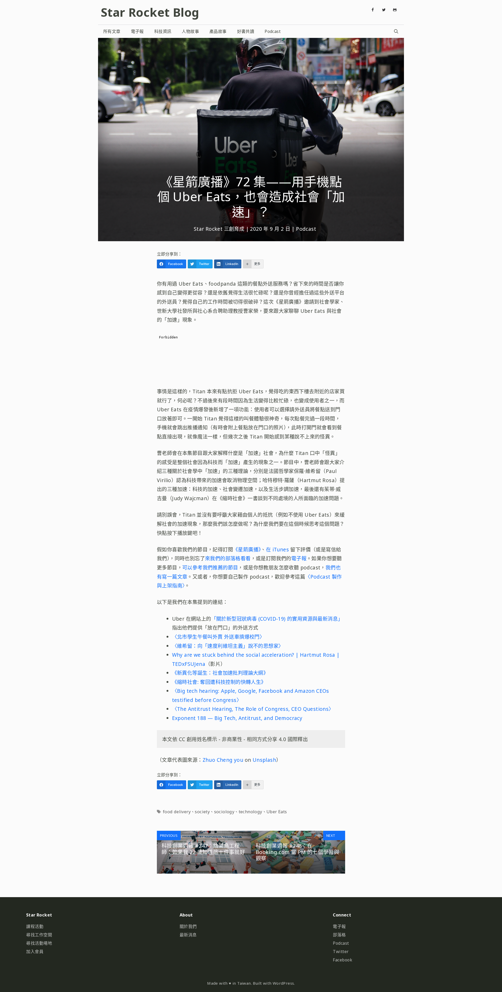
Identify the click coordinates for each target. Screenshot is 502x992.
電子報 (137, 31)
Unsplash (264, 759)
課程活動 (34, 926)
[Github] (394, 9)
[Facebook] (372, 9)
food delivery (177, 812)
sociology (224, 812)
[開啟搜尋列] (396, 31)
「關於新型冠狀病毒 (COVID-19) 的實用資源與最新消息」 (277, 618)
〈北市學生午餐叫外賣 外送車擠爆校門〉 (218, 636)
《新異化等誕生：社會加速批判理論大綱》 (220, 672)
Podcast (273, 31)
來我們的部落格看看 (228, 558)
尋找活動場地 (39, 943)
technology (250, 812)
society (202, 812)
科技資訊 (163, 31)
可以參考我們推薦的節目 (210, 567)
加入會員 (34, 951)
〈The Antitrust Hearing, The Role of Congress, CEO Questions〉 (253, 708)
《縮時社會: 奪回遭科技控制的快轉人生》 (219, 681)
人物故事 (190, 31)
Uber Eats (276, 812)
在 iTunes (278, 549)
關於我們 (188, 926)
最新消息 (188, 935)
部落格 (339, 935)
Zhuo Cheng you (223, 759)
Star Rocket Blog (150, 12)
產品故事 (218, 31)
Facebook (342, 960)
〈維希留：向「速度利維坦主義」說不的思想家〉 (228, 645)
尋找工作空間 (39, 935)
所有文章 (112, 31)
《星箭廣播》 (247, 549)
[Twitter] (383, 9)
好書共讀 (245, 31)
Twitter (341, 951)
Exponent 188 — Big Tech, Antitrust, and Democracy (237, 718)
